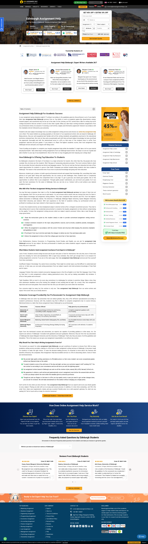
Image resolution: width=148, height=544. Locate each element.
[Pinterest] (83, 527)
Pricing (48, 537)
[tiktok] (86, 527)
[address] (92, 527)
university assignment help (87, 132)
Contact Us (49, 526)
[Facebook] (71, 527)
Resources (44, 6)
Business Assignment (27, 511)
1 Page (83, 31)
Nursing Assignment (26, 526)
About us (49, 511)
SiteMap (48, 529)
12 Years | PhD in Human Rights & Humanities (63, 73)
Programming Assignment (28, 516)
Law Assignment (25, 529)
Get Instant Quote (96, 38)
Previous (18, 469)
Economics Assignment (27, 519)
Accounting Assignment (28, 521)
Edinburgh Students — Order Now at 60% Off (57, 395)
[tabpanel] (37, 469)
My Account (124, 2)
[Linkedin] (80, 527)
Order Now (83, 6)
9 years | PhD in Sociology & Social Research (37, 73)
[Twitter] (77, 527)
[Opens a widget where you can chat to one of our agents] (141, 537)
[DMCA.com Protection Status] (104, 532)
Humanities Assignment (28, 537)
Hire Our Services (74, 430)
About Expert (28, 89)
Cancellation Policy (51, 519)
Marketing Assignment (27, 508)
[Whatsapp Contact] (5, 539)
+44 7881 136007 (112, 2)
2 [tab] (75, 482)
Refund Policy (50, 521)
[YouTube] (89, 527)
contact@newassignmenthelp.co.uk (117, 6)
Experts (52, 6)
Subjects (36, 6)
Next (130, 469)
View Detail (65, 542)
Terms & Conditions (52, 513)
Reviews (92, 6)
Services (28, 6)
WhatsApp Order (81, 2)
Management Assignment (28, 531)
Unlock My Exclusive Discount (115, 238)
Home (21, 6)
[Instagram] (74, 527)
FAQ (47, 531)
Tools (59, 6)
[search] (101, 3)
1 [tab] (73, 482)
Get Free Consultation (98, 498)
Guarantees (49, 534)
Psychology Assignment (28, 534)
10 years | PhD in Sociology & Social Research (117, 73)
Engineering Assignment (28, 513)
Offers (99, 6)
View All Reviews (74, 488)
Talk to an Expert (115, 498)
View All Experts (74, 101)
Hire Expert (40, 89)
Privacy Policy (50, 516)
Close (144, 542)
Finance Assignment (26, 524)
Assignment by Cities (28, 46)
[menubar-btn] (93, 109)
